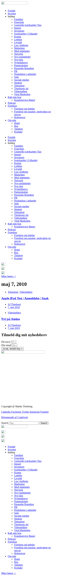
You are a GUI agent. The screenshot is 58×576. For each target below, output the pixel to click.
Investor (12, 13)
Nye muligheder (22, 56)
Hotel (17, 123)
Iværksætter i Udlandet (25, 33)
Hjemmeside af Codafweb (14, 417)
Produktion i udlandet (25, 74)
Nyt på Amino (10, 319)
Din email (6, 345)
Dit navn (6, 341)
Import (17, 28)
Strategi (18, 82)
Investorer (19, 30)
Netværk (18, 54)
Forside (11, 10)
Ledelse (18, 39)
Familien (18, 19)
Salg (16, 77)
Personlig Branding (24, 68)
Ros (16, 126)
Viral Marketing (22, 94)
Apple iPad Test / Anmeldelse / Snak (25, 298)
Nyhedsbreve (21, 62)
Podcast (12, 103)
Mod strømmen (22, 51)
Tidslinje (18, 129)
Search (4, 423)
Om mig (12, 120)
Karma (17, 36)
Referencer (19, 117)
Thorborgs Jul (21, 88)
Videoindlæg (20, 91)
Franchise (19, 22)
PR (15, 71)
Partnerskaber (21, 65)
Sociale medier (21, 80)
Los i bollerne (21, 45)
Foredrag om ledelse (24, 108)
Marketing (19, 48)
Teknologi (19, 85)
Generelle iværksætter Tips (27, 25)
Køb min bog (14, 97)
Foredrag (12, 105)
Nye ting (18, 59)
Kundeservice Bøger (24, 100)
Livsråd (18, 42)
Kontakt (18, 131)
